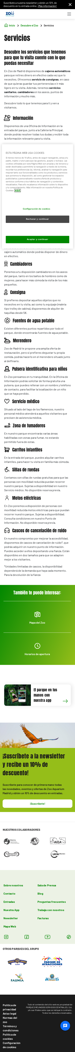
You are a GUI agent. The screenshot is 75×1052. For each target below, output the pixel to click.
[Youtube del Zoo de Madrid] (47, 937)
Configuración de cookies (11, 1045)
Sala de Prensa (47, 885)
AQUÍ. (17, 190)
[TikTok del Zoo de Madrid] (69, 937)
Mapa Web (9, 926)
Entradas (9, 901)
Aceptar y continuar (37, 239)
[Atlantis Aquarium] (52, 977)
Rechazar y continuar (37, 219)
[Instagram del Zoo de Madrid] (6, 937)
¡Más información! (47, 6)
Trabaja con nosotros (51, 910)
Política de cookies (9, 1036)
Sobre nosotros (13, 885)
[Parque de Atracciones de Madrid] (52, 961)
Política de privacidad (9, 1007)
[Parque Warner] (17, 961)
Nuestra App (11, 910)
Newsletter (10, 918)
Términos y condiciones (11, 1028)
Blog (40, 893)
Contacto (9, 893)
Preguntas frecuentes (52, 901)
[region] (37, 196)
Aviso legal (9, 1013)
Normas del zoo (10, 1019)
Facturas (43, 918)
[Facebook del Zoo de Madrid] (27, 937)
